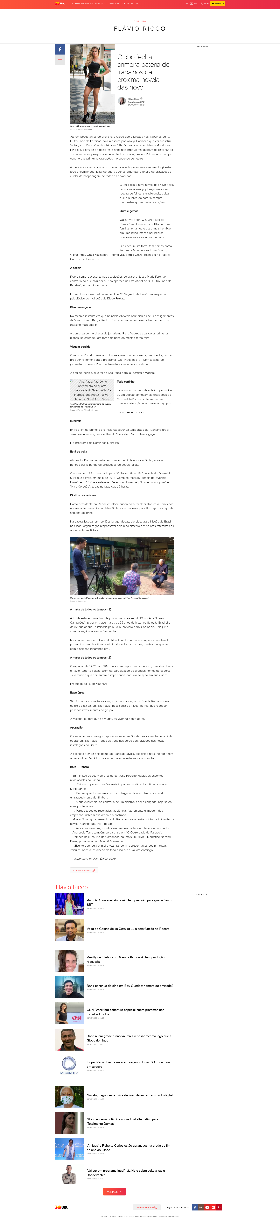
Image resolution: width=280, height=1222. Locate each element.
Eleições (78, 12)
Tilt (168, 12)
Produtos (60, 12)
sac (187, 3)
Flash (69, 12)
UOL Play (134, 4)
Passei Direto (114, 4)
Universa (151, 12)
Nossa (191, 12)
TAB (196, 12)
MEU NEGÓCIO (101, 4)
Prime (201, 12)
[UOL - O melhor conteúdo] (60, 4)
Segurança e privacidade (168, 1216)
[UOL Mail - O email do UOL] (194, 3)
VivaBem (161, 12)
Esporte (133, 12)
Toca (208, 12)
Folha (125, 12)
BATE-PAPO (89, 4)
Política (97, 12)
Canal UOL (181, 12)
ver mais (112, 1192)
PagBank (125, 4)
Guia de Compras (220, 12)
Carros (106, 12)
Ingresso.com (77, 4)
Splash (142, 12)
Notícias (88, 12)
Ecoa (173, 12)
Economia (116, 12)
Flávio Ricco (140, 28)
